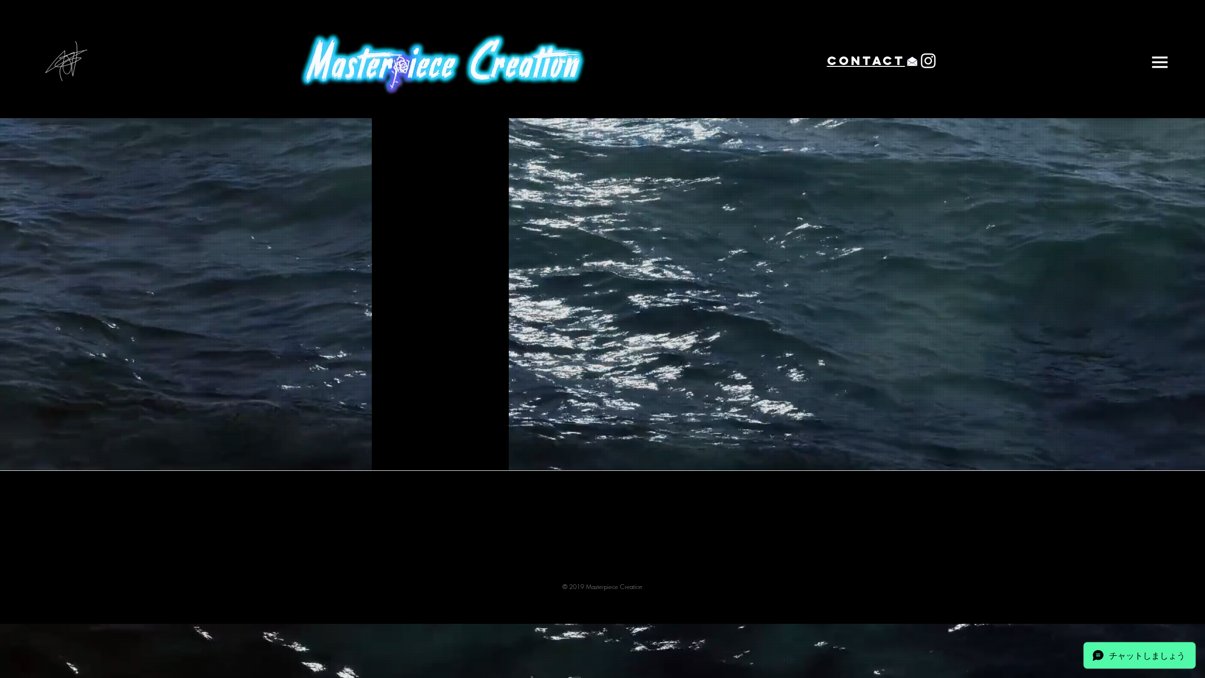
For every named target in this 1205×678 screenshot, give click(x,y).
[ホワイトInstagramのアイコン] (928, 61)
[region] (791, 61)
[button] (1159, 62)
